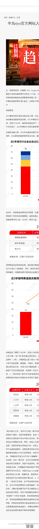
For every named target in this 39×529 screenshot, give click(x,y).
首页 (5, 17)
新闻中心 (12, 17)
